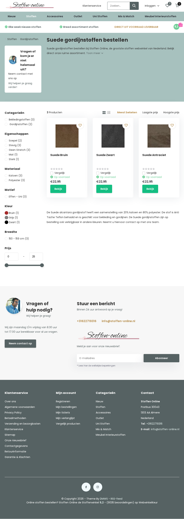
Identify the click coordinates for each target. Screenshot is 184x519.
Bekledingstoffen (22, 119)
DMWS (104, 499)
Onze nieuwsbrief (15, 440)
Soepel (15, 140)
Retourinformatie (15, 451)
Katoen (15, 175)
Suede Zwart (105, 155)
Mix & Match (126, 16)
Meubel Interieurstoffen (160, 16)
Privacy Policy (13, 412)
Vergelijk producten (68, 423)
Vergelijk (59, 173)
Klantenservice (92, 6)
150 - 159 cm (19, 238)
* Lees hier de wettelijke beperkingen (96, 365)
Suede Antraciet (154, 155)
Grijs (13, 217)
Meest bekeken (127, 112)
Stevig (15, 145)
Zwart (14, 222)
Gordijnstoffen (29, 39)
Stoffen (31, 16)
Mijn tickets (63, 412)
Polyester (17, 180)
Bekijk (58, 189)
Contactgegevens (16, 446)
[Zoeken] (134, 6)
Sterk (14, 159)
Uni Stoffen (100, 16)
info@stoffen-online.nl (118, 321)
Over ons (10, 401)
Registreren (63, 401)
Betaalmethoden (15, 418)
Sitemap (10, 435)
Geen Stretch (19, 150)
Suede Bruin (59, 155)
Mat (13, 154)
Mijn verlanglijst (65, 418)
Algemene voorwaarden (20, 407)
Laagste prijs (150, 112)
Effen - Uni (18, 196)
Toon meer (93, 53)
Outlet (78, 16)
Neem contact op (20, 343)
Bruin (14, 213)
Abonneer (161, 358)
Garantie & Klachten (17, 457)
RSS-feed (116, 499)
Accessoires (55, 16)
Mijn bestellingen (66, 407)
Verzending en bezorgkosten (22, 423)
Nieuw (12, 16)
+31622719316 (86, 321)
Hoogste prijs (171, 112)
